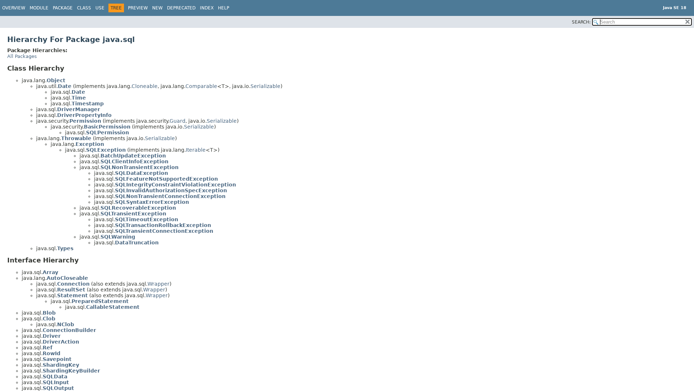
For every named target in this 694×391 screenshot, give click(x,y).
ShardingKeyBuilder (71, 371)
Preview (138, 7)
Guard (177, 121)
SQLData (55, 376)
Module (39, 7)
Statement (72, 295)
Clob (49, 318)
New (157, 7)
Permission (85, 121)
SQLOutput (58, 388)
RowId (51, 353)
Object (56, 80)
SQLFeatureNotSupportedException (166, 179)
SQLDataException (141, 173)
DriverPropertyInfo (84, 115)
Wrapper (158, 284)
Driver (52, 336)
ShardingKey (61, 365)
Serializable (265, 86)
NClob (65, 324)
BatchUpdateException (133, 156)
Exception (90, 144)
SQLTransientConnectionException (164, 231)
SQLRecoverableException (138, 208)
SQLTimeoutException (146, 219)
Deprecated (181, 7)
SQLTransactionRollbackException (163, 225)
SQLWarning (117, 237)
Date (65, 86)
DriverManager (78, 109)
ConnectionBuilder (69, 330)
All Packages (22, 56)
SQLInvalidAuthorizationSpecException (171, 190)
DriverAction (61, 342)
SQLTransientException (133, 213)
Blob (49, 313)
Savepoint (57, 359)
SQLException (106, 150)
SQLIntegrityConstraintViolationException (175, 185)
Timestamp (88, 103)
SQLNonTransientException (139, 167)
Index (207, 7)
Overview (13, 7)
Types (65, 248)
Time (79, 98)
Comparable (201, 86)
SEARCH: (581, 22)
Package (63, 7)
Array (50, 272)
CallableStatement (113, 307)
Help (223, 7)
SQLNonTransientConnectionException (170, 196)
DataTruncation (137, 242)
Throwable (76, 138)
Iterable (196, 150)
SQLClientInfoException (134, 161)
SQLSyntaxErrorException (152, 202)
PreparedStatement (100, 301)
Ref (47, 347)
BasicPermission (107, 127)
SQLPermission (107, 132)
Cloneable (145, 86)
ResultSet (71, 290)
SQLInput (56, 382)
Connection (73, 284)
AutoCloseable (67, 278)
